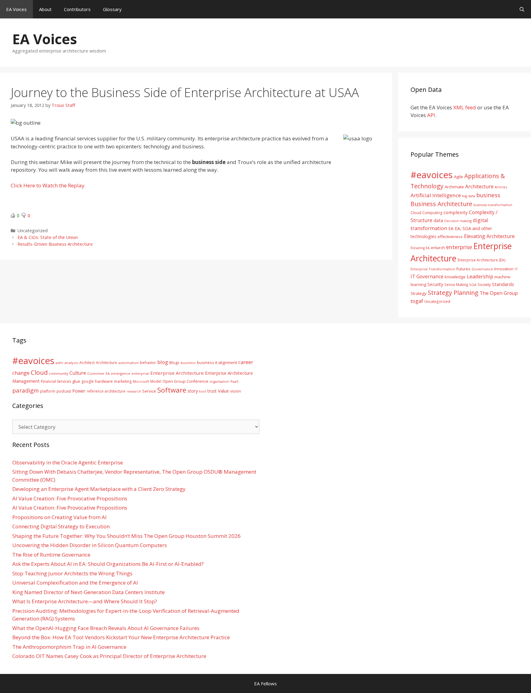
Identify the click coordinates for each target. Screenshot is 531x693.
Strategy (419, 293)
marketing (123, 381)
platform (47, 391)
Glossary (112, 9)
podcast (64, 391)
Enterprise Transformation (433, 269)
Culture (77, 373)
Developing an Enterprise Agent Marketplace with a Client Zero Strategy (99, 488)
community (58, 373)
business (488, 195)
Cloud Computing (426, 212)
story (192, 391)
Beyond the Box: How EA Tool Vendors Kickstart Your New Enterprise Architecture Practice (121, 637)
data (438, 220)
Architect (87, 362)
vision (235, 391)
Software (171, 389)
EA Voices (16, 9)
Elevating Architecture (489, 236)
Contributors (77, 9)
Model (155, 381)
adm (59, 362)
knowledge (455, 277)
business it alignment (217, 362)
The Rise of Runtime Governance (51, 554)
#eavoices (432, 175)
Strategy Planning (453, 292)
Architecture (479, 186)
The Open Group (499, 293)
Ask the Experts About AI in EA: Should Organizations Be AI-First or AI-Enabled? (108, 563)
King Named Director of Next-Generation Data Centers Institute (88, 592)
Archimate (454, 187)
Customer (95, 373)
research (134, 391)
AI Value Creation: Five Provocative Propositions (69, 498)
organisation (219, 381)
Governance (482, 269)
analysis (71, 362)
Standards (503, 284)
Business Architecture (441, 204)
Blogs (174, 362)
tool (202, 391)
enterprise (459, 247)
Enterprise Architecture (177, 373)
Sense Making (456, 284)
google (87, 381)
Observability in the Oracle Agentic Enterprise (67, 462)
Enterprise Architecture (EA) (481, 259)
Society (484, 284)
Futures (463, 269)
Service (149, 391)
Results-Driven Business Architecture (55, 244)
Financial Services (56, 381)
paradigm (25, 390)
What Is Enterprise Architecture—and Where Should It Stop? (84, 601)
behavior (148, 362)
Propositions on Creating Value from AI (59, 517)
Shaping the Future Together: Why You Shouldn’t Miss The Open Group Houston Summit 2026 (126, 535)
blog (162, 362)
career (245, 362)
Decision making (458, 220)
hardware (104, 381)
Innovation (503, 269)
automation (128, 362)
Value (223, 391)
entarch (438, 247)
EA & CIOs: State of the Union (48, 237)
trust (212, 391)
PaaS (234, 381)
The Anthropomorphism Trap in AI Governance (69, 646)
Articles (501, 187)
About (45, 9)
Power (78, 391)
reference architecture (106, 391)
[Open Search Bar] (522, 9)
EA (451, 228)
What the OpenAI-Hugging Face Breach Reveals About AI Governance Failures (105, 628)
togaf (417, 300)
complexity (455, 212)
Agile (458, 176)
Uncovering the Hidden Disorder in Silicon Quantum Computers (89, 545)
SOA (472, 284)
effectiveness (450, 236)
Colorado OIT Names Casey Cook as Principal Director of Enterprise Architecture (109, 656)
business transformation (493, 204)
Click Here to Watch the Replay (48, 185)
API (431, 115)
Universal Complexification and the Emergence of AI (75, 582)
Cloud (39, 372)
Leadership (480, 276)
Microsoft (141, 381)
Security (435, 284)
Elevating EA (420, 248)
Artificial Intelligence (436, 195)
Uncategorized (437, 301)
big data (468, 196)
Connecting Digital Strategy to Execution (61, 526)
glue (76, 381)
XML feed (464, 107)
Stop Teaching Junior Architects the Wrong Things (72, 573)
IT (516, 269)
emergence (120, 373)
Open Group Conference (185, 381)
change (21, 372)
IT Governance (427, 276)
